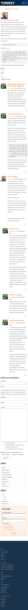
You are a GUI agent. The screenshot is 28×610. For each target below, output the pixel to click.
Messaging (4, 479)
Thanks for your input (15, 295)
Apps (3, 463)
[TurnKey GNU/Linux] (8, 4)
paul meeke (3, 20)
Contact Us (3, 556)
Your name (3, 381)
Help (3, 490)
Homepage (3, 397)
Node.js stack (3, 599)
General (4, 499)
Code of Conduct (4, 552)
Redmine (2, 606)
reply (25, 109)
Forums (3, 494)
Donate (2, 579)
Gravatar (11, 392)
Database (4, 483)
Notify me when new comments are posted (11, 452)
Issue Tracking (3, 589)
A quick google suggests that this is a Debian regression (16, 85)
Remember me (6, 523)
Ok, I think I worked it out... (16, 114)
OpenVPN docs (21, 240)
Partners (2, 557)
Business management (7, 477)
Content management (7, 474)
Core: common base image (6, 564)
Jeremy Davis (11, 88)
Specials (4, 468)
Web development (6, 470)
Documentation (5, 503)
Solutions (4, 562)
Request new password (9, 529)
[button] (24, 3)
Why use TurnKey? (4, 551)
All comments (7, 454)
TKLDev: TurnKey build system (7, 569)
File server (3, 604)
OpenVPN (3, 597)
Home (2, 9)
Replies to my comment (18, 454)
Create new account (8, 527)
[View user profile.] (4, 15)
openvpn (3, 77)
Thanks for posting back (16, 320)
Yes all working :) (13, 177)
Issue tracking (5, 481)
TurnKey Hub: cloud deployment (7, 566)
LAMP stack (3, 601)
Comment (3, 407)
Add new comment (5, 79)
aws (2, 75)
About (2, 549)
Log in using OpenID (8, 526)
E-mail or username (6, 512)
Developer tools (5, 486)
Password (4, 518)
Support (3, 70)
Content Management (5, 584)
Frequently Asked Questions (6, 576)
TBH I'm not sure (14, 229)
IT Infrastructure (5, 472)
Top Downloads (5, 596)
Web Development (4, 587)
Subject (2, 402)
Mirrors (2, 554)
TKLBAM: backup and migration (7, 567)
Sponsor (2, 559)
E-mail (2, 386)
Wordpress (3, 602)
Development (5, 501)
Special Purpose (4, 592)
